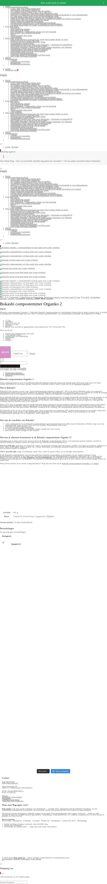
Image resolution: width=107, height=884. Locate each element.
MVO (12, 34)
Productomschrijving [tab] (13, 373)
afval (87, 297)
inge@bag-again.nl (10, 783)
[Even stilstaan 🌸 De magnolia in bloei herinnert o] (92, 613)
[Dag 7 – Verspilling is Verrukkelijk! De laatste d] (14, 567)
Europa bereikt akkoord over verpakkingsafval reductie (33, 23)
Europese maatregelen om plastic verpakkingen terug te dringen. (36, 25)
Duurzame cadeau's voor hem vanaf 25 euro (62, 297)
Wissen (32, 353)
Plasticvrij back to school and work (24, 41)
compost (10, 299)
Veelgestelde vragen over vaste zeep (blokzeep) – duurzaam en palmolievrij (41, 45)
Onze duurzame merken (20, 29)
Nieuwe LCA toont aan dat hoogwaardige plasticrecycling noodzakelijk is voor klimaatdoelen (49, 15)
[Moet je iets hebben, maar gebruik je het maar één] (40, 609)
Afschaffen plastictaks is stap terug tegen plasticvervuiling (34, 13)
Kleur (5, 352)
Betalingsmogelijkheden (20, 64)
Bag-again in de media (19, 30)
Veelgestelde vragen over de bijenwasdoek (27, 51)
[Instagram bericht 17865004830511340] (66, 725)
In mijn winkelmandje (10, 366)
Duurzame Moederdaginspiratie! (23, 54)
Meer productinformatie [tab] (15, 374)
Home (7, 80)
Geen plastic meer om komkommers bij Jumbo (29, 20)
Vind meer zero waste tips (12, 801)
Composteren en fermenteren (31, 297)
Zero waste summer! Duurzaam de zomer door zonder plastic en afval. (39, 39)
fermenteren (20, 299)
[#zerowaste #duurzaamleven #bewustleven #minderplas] (14, 653)
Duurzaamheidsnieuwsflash (16, 7)
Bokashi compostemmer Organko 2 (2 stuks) (80, 463)
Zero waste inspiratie (13, 38)
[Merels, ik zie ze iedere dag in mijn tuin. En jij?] (40, 697)
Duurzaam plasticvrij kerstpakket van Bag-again (30, 55)
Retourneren (15, 63)
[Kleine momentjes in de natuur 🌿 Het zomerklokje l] (14, 703)
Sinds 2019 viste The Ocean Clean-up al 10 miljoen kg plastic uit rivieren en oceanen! (45, 19)
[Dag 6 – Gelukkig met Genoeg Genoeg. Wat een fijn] (40, 566)
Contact (13, 60)
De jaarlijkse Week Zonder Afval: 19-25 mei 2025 (31, 12)
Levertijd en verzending (20, 61)
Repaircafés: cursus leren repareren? (25, 10)
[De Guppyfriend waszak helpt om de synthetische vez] (66, 702)
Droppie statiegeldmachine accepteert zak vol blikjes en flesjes (36, 17)
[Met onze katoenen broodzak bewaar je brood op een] (92, 702)
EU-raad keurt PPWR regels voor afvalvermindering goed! (34, 16)
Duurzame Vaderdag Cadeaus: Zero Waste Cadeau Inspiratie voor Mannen (41, 47)
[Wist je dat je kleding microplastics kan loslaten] (14, 745)
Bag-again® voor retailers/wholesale (25, 33)
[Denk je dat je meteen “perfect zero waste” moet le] (66, 662)
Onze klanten (15, 37)
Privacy (5, 796)
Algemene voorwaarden (12, 797)
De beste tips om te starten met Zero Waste (27, 42)
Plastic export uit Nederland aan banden (26, 21)
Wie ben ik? (15, 28)
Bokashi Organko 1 (82, 384)
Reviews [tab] (8, 375)
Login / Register (12, 147)
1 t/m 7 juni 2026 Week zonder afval (25, 8)
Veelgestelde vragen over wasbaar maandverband (30, 48)
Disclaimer (6, 798)
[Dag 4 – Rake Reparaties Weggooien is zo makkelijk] (92, 564)
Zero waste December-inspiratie (23, 56)
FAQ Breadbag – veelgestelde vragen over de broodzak (33, 32)
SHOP (8, 58)
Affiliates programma (10, 800)
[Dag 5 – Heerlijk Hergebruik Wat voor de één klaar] (66, 571)
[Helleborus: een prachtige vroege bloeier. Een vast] (40, 732)
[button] (13, 368)
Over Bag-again (11, 26)
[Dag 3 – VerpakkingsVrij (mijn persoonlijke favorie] (14, 618)
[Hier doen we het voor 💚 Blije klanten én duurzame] (40, 660)
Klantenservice (11, 59)
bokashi (3, 299)
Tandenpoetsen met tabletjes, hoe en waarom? (29, 50)
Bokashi (49, 299)
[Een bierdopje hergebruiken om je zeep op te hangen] (92, 734)
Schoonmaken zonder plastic (22, 43)
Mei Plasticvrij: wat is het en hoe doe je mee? (28, 46)
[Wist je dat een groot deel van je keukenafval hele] (92, 663)
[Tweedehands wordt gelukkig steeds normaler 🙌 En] (66, 611)
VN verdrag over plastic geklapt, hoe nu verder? (30, 11)
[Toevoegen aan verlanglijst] (2, 359)
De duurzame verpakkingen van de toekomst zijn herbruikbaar (36, 24)
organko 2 (30, 299)
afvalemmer (95, 297)
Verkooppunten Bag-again (21, 35)
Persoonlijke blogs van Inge (21, 52)
